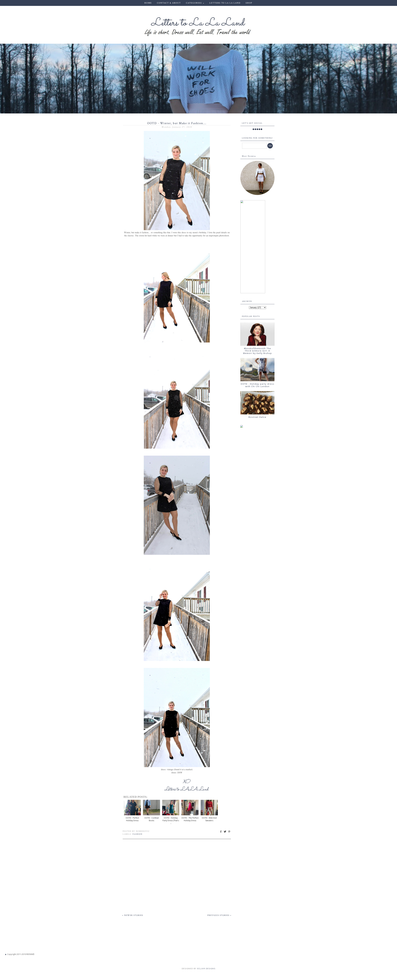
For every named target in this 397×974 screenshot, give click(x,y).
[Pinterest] (259, 129)
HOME (148, 3)
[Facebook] (253, 129)
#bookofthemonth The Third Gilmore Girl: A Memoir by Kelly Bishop (257, 351)
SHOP (249, 3)
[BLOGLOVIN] (261, 129)
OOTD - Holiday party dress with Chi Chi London (257, 385)
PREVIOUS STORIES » (219, 915)
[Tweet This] (225, 833)
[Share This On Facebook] (221, 833)
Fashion (137, 834)
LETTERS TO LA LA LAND (225, 3)
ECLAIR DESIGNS (205, 969)
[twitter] (255, 129)
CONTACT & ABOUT (169, 3)
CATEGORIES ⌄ (195, 3)
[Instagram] (257, 129)
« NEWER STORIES (132, 915)
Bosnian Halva (257, 417)
